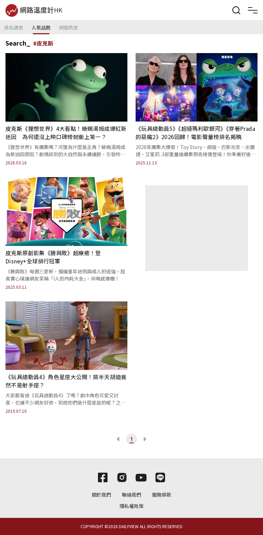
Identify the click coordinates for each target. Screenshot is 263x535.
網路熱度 (68, 27)
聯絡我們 (131, 494)
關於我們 (101, 494)
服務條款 (161, 494)
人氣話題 (41, 27)
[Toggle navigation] (253, 10)
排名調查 (13, 27)
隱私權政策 (131, 505)
